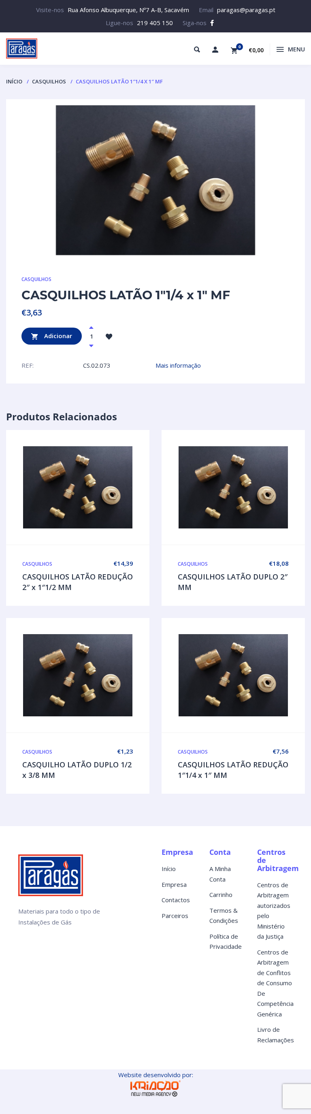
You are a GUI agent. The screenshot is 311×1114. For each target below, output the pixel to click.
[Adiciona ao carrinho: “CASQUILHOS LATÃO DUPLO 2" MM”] (250, 487)
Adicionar (57, 335)
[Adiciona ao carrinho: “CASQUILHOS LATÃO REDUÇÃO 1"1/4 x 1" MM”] (250, 675)
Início (14, 81)
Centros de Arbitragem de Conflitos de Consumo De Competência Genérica (275, 983)
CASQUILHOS (49, 81)
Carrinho (220, 894)
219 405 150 (155, 23)
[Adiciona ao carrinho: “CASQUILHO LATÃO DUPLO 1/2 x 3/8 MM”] (95, 675)
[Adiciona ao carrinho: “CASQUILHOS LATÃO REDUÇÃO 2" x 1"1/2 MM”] (95, 487)
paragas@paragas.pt (246, 10)
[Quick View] (78, 487)
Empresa (174, 884)
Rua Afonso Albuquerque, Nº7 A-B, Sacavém (128, 10)
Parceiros (175, 916)
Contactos (176, 900)
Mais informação (178, 365)
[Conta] (215, 49)
